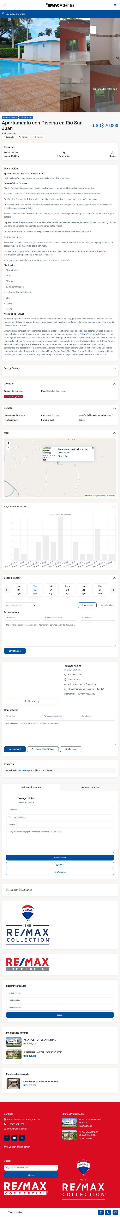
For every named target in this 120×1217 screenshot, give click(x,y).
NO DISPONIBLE (10, 117)
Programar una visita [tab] (89, 787)
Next (113, 590)
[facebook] (7, 1138)
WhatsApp (72, 749)
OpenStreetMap (100, 495)
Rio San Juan (10, 133)
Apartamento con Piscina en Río (73, 449)
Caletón (83, 334)
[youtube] (14, 1138)
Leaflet (89, 495)
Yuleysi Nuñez (72, 666)
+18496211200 (75, 674)
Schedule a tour (12, 577)
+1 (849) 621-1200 (15, 1124)
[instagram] (22, 1138)
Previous (7, 590)
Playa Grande (64, 337)
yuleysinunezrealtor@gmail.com (82, 684)
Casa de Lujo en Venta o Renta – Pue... (41, 1081)
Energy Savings (12, 368)
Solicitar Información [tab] (31, 787)
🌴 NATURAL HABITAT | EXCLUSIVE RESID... (43, 1052)
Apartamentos (26, 117)
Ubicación (9, 383)
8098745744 (74, 679)
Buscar (60, 1015)
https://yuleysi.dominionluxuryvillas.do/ (86, 689)
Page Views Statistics (15, 506)
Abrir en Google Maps (14, 396)
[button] (60, 464)
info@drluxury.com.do (17, 1129)
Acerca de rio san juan (14, 314)
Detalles (8, 408)
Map (6, 432)
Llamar (44, 749)
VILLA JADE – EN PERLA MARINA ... (39, 1040)
